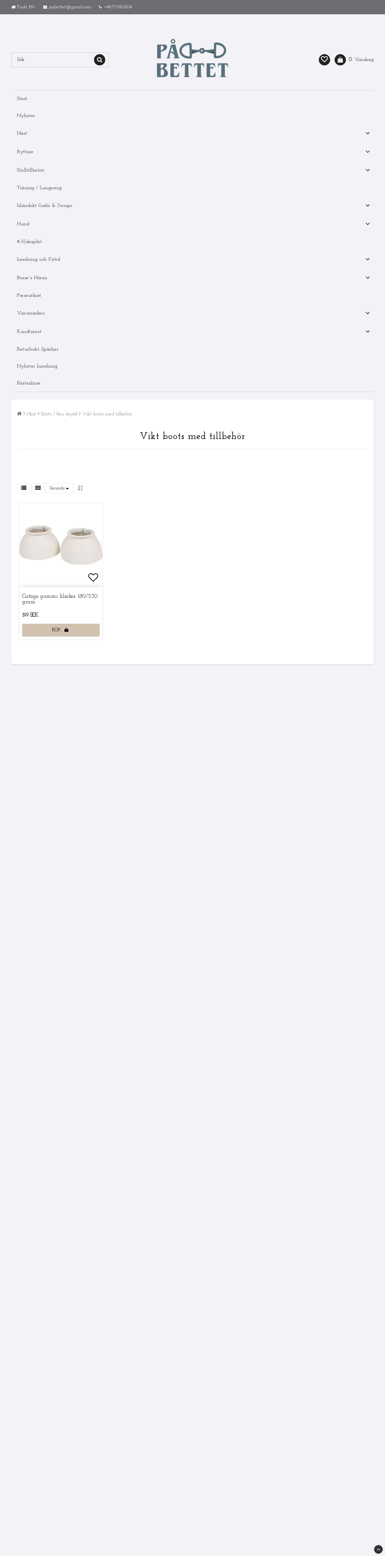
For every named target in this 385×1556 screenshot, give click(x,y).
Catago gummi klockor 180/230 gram (60, 599)
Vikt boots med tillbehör (107, 414)
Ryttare (25, 152)
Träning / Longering (39, 188)
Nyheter (26, 116)
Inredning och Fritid (38, 259)
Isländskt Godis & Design (44, 205)
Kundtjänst (29, 331)
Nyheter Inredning (37, 366)
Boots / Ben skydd (59, 414)
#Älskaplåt (29, 242)
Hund (23, 224)
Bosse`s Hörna (32, 278)
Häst (22, 133)
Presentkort (29, 295)
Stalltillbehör (30, 170)
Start (22, 99)
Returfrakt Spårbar (37, 349)
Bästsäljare (29, 383)
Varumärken (31, 313)
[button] (324, 59)
